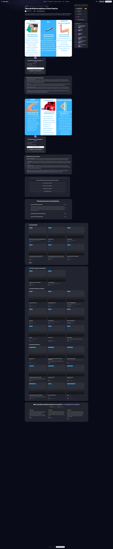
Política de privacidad (41, 151)
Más (30, 262)
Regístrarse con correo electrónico (35, 70)
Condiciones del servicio (35, 151)
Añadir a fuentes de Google (41, 11)
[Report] (86, 5)
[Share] (83, 5)
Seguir (34, 11)
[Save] (79, 5)
